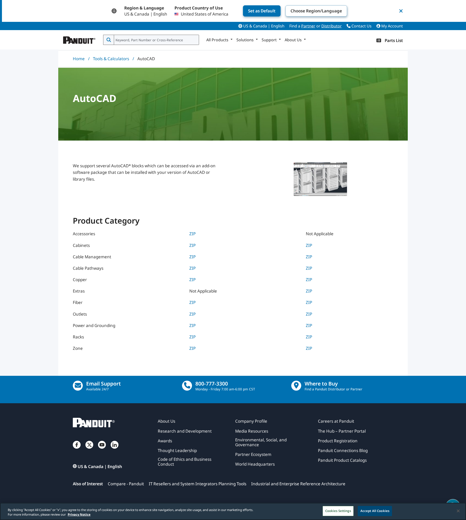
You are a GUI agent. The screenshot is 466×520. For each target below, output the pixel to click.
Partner (308, 26)
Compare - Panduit (126, 483)
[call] (187, 386)
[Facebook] (77, 449)
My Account (391, 26)
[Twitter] (89, 449)
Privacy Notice (79, 514)
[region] (233, 511)
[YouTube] (102, 449)
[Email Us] (78, 386)
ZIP (192, 233)
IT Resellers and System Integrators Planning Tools (197, 483)
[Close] (458, 510)
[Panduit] (79, 39)
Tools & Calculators (111, 58)
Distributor (331, 26)
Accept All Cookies (374, 511)
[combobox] (156, 40)
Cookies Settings (338, 511)
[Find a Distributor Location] (296, 386)
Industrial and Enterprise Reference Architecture (298, 483)
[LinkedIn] (114, 449)
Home (79, 58)
